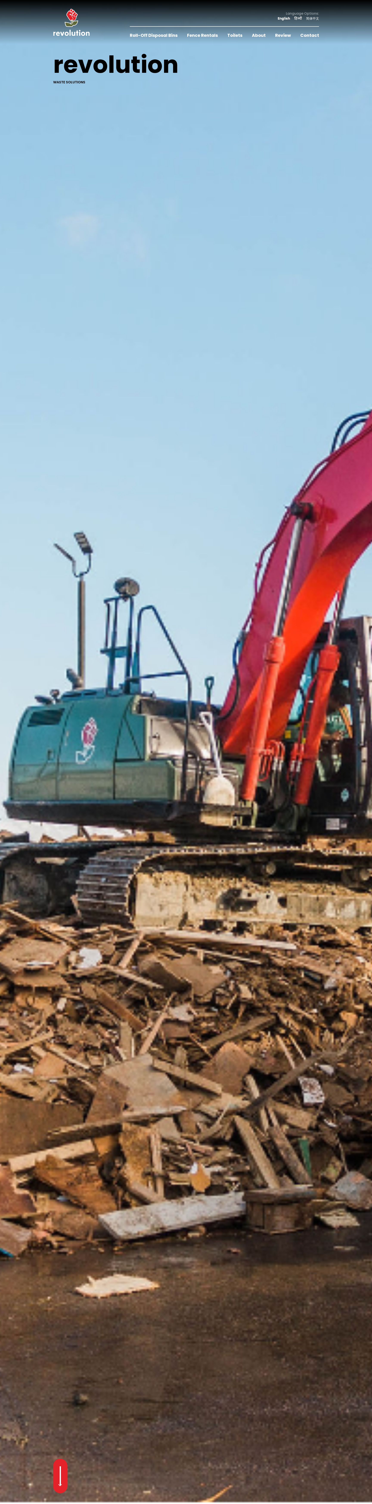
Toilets (234, 35)
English (284, 18)
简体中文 (312, 18)
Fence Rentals (202, 35)
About (259, 35)
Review (283, 35)
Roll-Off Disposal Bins (154, 35)
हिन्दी (298, 18)
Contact (309, 35)
